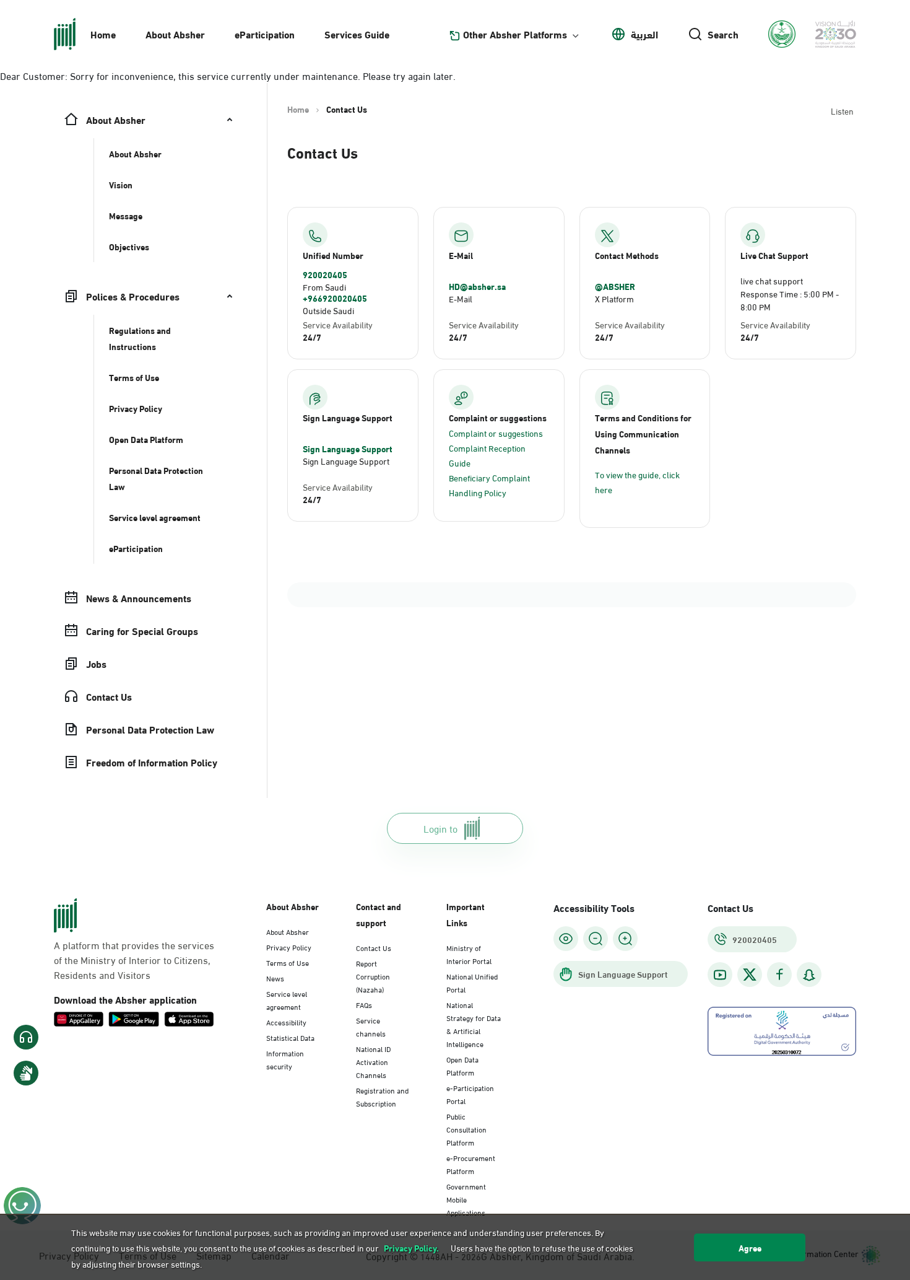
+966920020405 (335, 298)
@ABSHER (615, 286)
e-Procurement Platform (470, 1164)
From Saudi (324, 286)
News (275, 977)
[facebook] (779, 975)
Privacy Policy (288, 946)
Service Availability (338, 324)
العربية (644, 34)
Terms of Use (287, 962)
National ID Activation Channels (373, 1061)
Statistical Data (290, 1037)
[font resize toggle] (595, 938)
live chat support (771, 280)
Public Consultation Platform (466, 1129)
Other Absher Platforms (515, 34)
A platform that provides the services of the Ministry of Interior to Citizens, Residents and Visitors (134, 959)
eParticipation (265, 34)
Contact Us (373, 947)
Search (723, 34)
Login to (440, 828)
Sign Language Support (347, 449)
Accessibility (286, 1021)
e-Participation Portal (470, 1094)
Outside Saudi (328, 310)
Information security (285, 1059)
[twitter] (749, 974)
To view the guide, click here (637, 482)
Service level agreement (286, 999)
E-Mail (460, 298)
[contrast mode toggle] (565, 938)
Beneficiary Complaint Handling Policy (489, 485)
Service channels (371, 1026)
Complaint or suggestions (496, 433)
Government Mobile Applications (466, 1199)
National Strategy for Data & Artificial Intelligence (473, 1023)
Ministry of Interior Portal (469, 953)
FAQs (364, 1004)
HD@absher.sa (477, 286)
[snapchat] (809, 975)
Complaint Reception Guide (487, 455)
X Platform (614, 298)
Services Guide (356, 34)
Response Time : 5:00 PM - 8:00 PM (789, 300)
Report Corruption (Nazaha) (373, 976)
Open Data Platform (462, 1065)
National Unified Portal (472, 982)
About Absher (175, 34)
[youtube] (720, 975)
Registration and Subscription (382, 1096)
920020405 (325, 274)
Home (103, 34)
